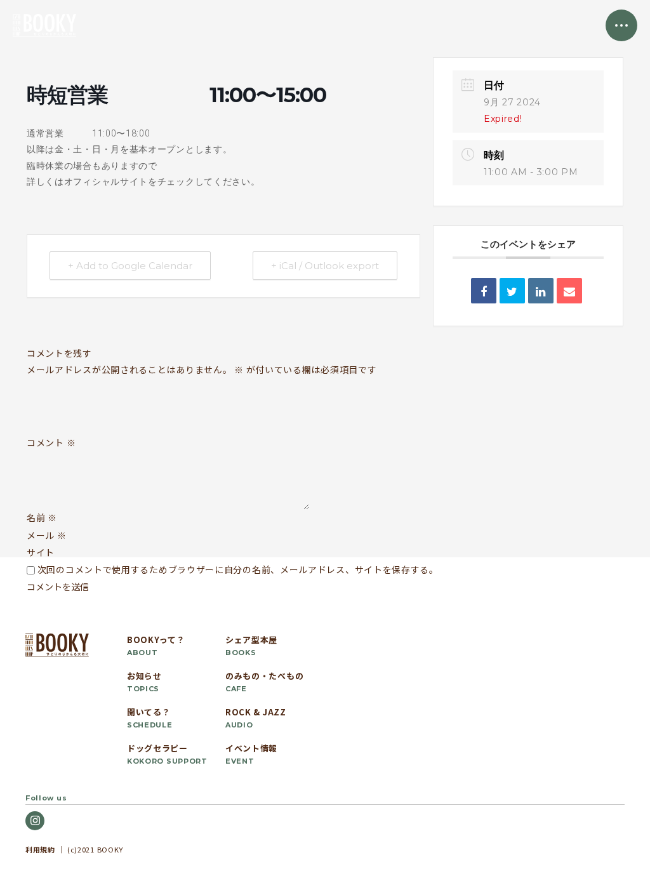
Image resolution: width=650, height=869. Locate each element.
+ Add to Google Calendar (130, 266)
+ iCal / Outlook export (325, 266)
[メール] (569, 290)
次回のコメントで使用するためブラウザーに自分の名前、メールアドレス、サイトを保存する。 (238, 569)
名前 (42, 517)
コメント (51, 443)
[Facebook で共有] (483, 290)
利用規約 (40, 849)
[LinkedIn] (541, 290)
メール (47, 535)
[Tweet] (512, 290)
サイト (41, 552)
